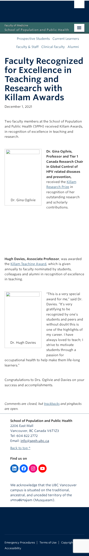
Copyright (67, 542)
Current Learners (65, 38)
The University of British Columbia (32, 9)
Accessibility (13, 548)
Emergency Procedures (20, 542)
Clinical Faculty (53, 47)
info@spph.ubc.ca (35, 441)
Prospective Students (33, 38)
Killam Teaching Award (28, 264)
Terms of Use (48, 542)
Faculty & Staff (27, 47)
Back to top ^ (20, 448)
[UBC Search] (79, 6)
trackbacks (52, 404)
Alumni (73, 47)
